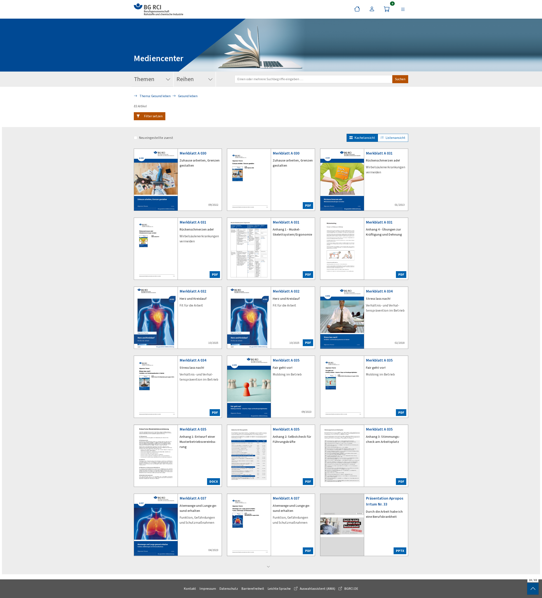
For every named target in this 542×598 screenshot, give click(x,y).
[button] (149, 116)
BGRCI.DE (351, 588)
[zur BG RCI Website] (158, 9)
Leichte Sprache (279, 588)
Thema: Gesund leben (155, 96)
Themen (144, 79)
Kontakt (190, 588)
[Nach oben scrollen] (533, 589)
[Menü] (403, 9)
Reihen (185, 79)
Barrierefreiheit (252, 588)
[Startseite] (357, 9)
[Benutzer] (372, 9)
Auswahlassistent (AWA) (317, 588)
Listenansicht (395, 137)
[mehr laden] (268, 567)
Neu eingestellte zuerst (156, 137)
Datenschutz (228, 588)
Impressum (207, 588)
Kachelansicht (364, 137)
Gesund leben (187, 96)
